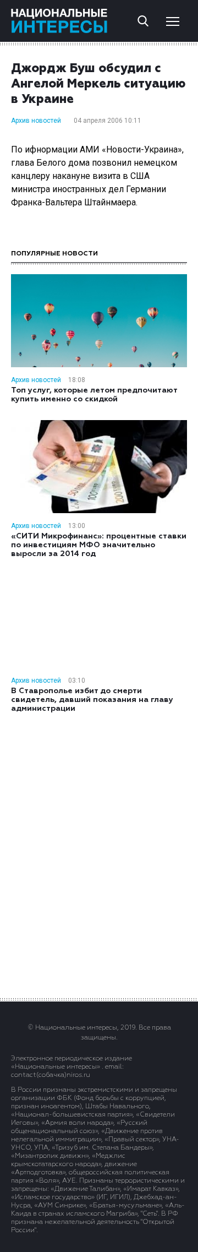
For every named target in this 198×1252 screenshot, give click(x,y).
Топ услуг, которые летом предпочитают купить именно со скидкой (94, 395)
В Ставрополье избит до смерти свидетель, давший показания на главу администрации (92, 699)
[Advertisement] (99, 854)
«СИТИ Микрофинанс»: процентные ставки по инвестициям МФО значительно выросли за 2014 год (98, 545)
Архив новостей (36, 120)
